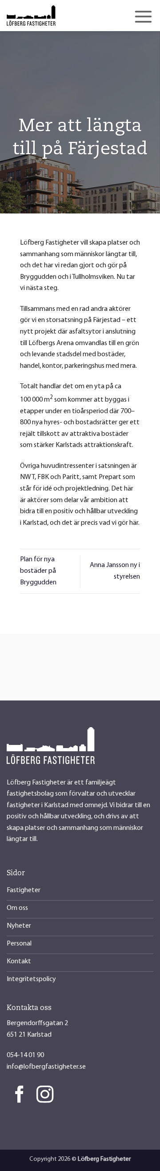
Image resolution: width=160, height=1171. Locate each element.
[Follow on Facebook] (19, 1095)
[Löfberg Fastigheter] (51, 15)
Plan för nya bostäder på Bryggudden (38, 571)
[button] (143, 16)
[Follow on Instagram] (44, 1095)
